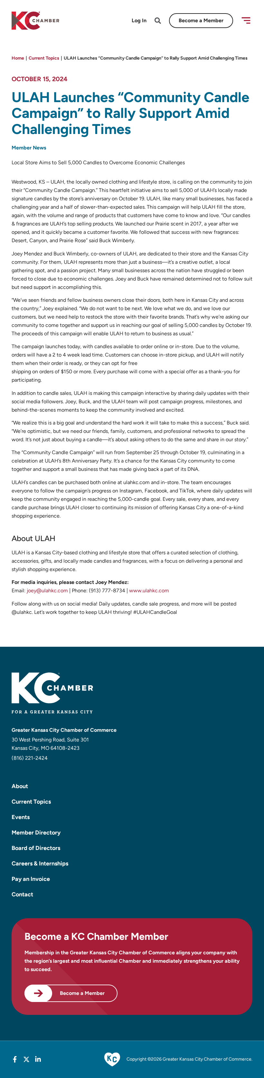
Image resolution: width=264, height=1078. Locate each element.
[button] (246, 20)
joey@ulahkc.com (47, 590)
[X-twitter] (26, 1059)
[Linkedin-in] (38, 1059)
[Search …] (158, 21)
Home (18, 58)
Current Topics (44, 58)
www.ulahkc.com (149, 590)
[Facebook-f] (15, 1059)
